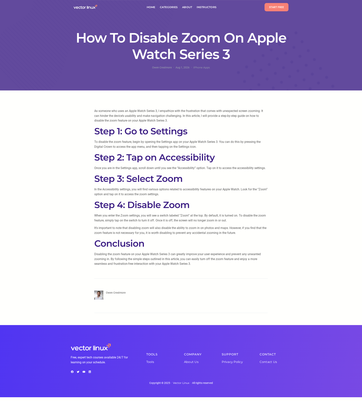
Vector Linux (181, 383)
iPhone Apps (201, 67)
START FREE (276, 7)
